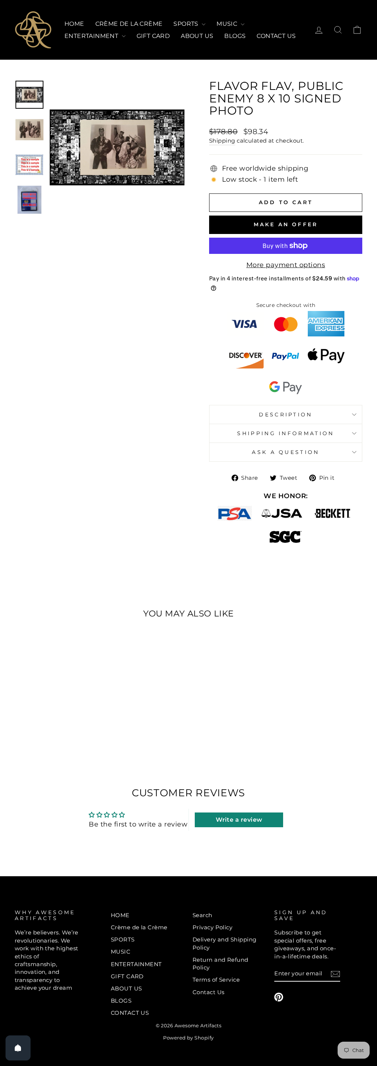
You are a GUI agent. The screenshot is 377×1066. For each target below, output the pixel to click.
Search (202, 915)
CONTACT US (276, 35)
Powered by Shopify (188, 1038)
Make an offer (286, 224)
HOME (74, 23)
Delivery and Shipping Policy (224, 943)
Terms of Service (216, 979)
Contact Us (209, 992)
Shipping (222, 140)
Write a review (239, 819)
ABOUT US (197, 35)
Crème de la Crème (129, 23)
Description (286, 414)
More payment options (285, 265)
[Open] (18, 1047)
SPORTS (186, 23)
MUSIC (227, 23)
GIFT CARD (153, 35)
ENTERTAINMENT (92, 35)
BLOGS (235, 35)
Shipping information (285, 433)
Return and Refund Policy (221, 963)
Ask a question (285, 452)
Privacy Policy (212, 927)
